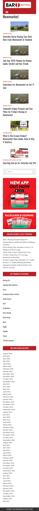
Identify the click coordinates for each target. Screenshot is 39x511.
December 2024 (8, 402)
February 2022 (8, 486)
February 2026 (8, 369)
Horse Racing (7, 33)
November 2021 (8, 491)
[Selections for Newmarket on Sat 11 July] (19, 78)
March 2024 (7, 425)
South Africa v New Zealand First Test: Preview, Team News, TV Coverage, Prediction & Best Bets (17, 254)
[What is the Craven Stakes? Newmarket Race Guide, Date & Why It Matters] (19, 129)
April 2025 (7, 392)
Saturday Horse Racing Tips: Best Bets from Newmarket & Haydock (17, 38)
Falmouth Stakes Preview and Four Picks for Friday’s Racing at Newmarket (18, 112)
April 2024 (7, 422)
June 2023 (6, 448)
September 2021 (9, 496)
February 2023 (8, 458)
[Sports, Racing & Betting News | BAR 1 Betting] (19, 5)
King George (6, 317)
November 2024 (8, 404)
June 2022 (6, 478)
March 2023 (7, 455)
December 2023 (8, 432)
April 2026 (7, 364)
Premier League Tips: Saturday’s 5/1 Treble (18, 260)
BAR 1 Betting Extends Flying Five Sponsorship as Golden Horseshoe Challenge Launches (19, 242)
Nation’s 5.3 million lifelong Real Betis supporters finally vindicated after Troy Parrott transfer (17, 265)
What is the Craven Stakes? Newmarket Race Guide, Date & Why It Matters (18, 139)
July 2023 (6, 445)
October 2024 (8, 407)
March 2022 (7, 483)
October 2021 (8, 493)
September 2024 (9, 409)
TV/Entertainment (8, 340)
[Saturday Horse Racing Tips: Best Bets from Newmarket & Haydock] (19, 30)
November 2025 (8, 376)
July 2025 (6, 384)
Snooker (5, 331)
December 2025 (8, 374)
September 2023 (9, 440)
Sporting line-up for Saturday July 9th (19, 163)
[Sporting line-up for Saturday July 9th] (19, 157)
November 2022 (8, 465)
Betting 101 (6, 280)
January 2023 (7, 460)
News (14, 160)
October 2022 (8, 468)
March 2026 (7, 366)
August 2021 (7, 498)
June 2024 (6, 417)
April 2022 (7, 481)
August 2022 (7, 473)
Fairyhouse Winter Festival (11, 294)
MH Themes (30, 509)
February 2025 (8, 397)
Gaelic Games (7, 299)
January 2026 (7, 371)
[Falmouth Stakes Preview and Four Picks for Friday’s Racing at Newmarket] (19, 102)
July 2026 (6, 356)
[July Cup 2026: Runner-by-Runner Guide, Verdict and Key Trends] (19, 54)
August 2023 (7, 442)
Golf (4, 303)
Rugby (5, 327)
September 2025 (9, 381)
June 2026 (6, 359)
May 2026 (6, 361)
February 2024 (8, 427)
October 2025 (8, 379)
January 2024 (7, 430)
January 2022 (7, 488)
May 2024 (6, 420)
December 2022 (8, 463)
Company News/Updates (10, 285)
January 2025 (7, 399)
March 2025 (7, 394)
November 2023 (8, 435)
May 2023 (6, 450)
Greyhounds (6, 308)
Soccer (19, 160)
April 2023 (7, 453)
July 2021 (6, 501)
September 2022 (9, 471)
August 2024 (7, 412)
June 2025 (6, 387)
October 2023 (8, 437)
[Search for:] (19, 171)
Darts (4, 289)
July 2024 (6, 415)
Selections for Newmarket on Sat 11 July (18, 86)
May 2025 (6, 389)
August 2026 (7, 353)
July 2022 (6, 476)
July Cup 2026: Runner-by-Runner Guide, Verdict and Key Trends (17, 62)
